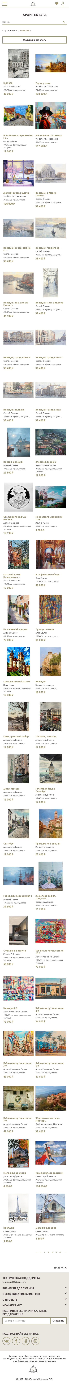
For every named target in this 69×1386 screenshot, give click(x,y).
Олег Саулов (41, 578)
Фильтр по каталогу (34, 40)
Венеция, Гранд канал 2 (48, 357)
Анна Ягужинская (11, 86)
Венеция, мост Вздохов (49, 302)
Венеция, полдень (14, 409)
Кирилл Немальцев (44, 685)
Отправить (58, 1320)
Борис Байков (10, 141)
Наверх (58, 1267)
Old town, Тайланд (45, 736)
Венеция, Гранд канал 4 (16, 357)
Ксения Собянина (11, 954)
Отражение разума (14, 950)
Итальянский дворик (15, 629)
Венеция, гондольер (47, 248)
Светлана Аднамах (44, 902)
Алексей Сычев (10, 465)
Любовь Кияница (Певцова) (48, 1124)
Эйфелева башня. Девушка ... (45, 897)
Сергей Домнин (43, 199)
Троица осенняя (44, 629)
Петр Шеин (8, 685)
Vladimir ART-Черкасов (46, 86)
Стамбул (8, 843)
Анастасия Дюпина (12, 740)
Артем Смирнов (11, 523)
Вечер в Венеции (13, 462)
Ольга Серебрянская (45, 1176)
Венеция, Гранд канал (48, 409)
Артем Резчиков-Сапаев (47, 957)
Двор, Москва (11, 788)
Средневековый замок (16, 681)
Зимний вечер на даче (16, 193)
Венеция (40, 681)
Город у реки (43, 83)
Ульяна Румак (42, 523)
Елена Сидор (9, 1231)
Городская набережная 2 (17, 896)
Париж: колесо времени (49, 1173)
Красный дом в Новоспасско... (12, 575)
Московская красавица (48, 135)
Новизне (25, 30)
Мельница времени (14, 1173)
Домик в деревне (45, 1228)
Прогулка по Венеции (47, 843)
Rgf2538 (7, 83)
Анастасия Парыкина (45, 465)
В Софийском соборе (47, 574)
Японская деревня (45, 462)
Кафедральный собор (16, 736)
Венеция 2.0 (10, 1008)
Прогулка (8, 1228)
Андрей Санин (10, 633)
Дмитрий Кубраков (12, 1176)
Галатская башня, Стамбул (45, 790)
